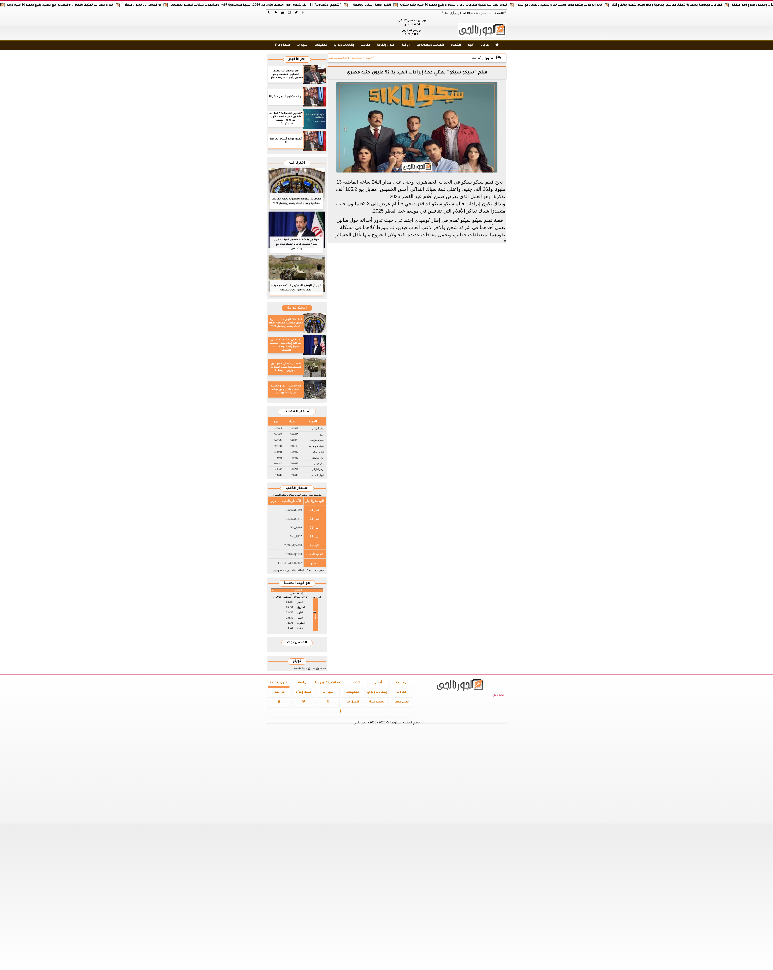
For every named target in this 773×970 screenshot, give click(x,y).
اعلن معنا (402, 702)
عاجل (485, 45)
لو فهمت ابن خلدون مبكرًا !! (198, 5)
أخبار (471, 45)
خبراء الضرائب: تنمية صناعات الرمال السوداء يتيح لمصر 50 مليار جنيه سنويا (510, 5)
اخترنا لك (297, 163)
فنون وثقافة (386, 45)
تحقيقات (320, 45)
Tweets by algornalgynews (309, 668)
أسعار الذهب (297, 488)
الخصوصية (377, 702)
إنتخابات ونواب (344, 45)
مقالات (365, 45)
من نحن (279, 692)
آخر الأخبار (297, 59)
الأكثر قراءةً (297, 308)
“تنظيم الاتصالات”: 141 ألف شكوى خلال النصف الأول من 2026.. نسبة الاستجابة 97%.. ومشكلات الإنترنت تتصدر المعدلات (312, 5)
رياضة (405, 45)
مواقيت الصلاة (297, 583)
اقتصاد (456, 45)
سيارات (302, 45)
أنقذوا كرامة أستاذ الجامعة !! (427, 5)
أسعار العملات (296, 412)
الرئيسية (402, 682)
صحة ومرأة (282, 45)
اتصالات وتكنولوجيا (430, 45)
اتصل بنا (352, 702)
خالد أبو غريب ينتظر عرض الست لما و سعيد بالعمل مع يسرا (616, 5)
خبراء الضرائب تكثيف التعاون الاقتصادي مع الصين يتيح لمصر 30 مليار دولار (116, 5)
